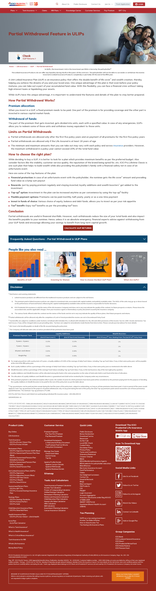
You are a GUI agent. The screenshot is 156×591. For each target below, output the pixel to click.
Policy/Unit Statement (54, 447)
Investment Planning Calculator (56, 508)
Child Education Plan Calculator (56, 499)
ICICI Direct (120, 541)
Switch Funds (50, 456)
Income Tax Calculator (52, 488)
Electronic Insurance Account (91, 468)
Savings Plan (72, 408)
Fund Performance (87, 470)
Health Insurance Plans (17, 514)
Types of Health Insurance (69, 411)
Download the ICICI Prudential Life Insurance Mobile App (129, 428)
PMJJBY (83, 491)
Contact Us (84, 477)
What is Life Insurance (100, 408)
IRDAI (82, 459)
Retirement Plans (15, 449)
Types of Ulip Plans (27, 411)
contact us (95, 4)
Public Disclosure (80, 4)
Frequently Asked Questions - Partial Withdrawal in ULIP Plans (48, 238)
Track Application (123, 4)
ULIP (32, 66)
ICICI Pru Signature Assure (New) (22, 475)
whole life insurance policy (53, 408)
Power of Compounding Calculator (57, 490)
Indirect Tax (114, 406)
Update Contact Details (54, 464)
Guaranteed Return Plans (18, 486)
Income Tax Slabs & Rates (90, 520)
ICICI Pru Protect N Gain (19, 444)
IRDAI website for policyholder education (95, 463)
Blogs (82, 482)
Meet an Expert (86, 484)
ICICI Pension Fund (122, 548)
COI (81, 488)
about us (65, 4)
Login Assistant (86, 493)
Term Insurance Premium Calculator (57, 485)
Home (11, 66)
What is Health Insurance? (19, 531)
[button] (57, 4)
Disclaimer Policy (86, 448)
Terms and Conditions (88, 452)
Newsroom (84, 439)
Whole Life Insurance (17, 544)
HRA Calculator (50, 504)
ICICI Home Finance (123, 546)
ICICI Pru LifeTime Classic (19, 478)
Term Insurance (14, 440)
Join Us (107, 4)
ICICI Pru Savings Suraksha (20, 499)
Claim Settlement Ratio (120, 404)
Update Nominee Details (54, 469)
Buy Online (13, 432)
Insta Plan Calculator (18, 523)
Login (140, 4)
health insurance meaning (54, 404)
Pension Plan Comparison (49, 413)
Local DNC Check (86, 443)
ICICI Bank (119, 537)
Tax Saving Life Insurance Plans (92, 525)
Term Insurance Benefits (27, 413)
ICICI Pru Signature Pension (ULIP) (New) (25, 451)
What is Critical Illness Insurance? (21, 535)
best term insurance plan (121, 408)
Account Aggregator (88, 495)
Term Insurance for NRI (17, 540)
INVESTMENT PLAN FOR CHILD (91, 413)
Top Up (48, 458)
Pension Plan (84, 408)
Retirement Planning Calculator (56, 495)
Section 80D (107, 411)
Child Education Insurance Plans (21, 508)
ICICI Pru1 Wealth (16, 480)
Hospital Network (86, 479)
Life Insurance (22, 66)
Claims (82, 473)
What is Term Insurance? (18, 527)
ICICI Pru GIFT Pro (16, 489)
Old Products (85, 486)
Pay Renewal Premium (53, 436)
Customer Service (53, 425)
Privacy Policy (85, 450)
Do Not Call (84, 441)
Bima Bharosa (85, 466)
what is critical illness (130, 406)
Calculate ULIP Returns (78, 228)
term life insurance (34, 404)
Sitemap (49, 473)
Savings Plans (14, 497)
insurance (118, 145)
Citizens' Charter (86, 457)
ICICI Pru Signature (17, 473)
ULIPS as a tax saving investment (92, 518)
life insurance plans (32, 408)
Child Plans (118, 411)
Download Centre (86, 436)
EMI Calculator (49, 506)
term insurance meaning (99, 404)
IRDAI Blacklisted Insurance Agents (93, 461)
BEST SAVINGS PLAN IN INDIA (97, 406)
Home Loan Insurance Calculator (56, 497)
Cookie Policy (85, 445)
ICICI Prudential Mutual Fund (126, 544)
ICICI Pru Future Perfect (18, 502)
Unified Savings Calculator (54, 492)
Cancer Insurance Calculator (55, 510)
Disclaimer (16, 287)
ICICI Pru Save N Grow (18, 482)
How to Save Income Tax (89, 523)
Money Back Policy (16, 548)
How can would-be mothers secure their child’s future (61, 406)
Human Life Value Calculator (54, 501)
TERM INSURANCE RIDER (70, 413)
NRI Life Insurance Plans (91, 411)
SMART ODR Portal (87, 502)
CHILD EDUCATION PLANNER (114, 413)
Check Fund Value (52, 453)
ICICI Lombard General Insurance (128, 539)
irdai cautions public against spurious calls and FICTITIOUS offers (127, 576)
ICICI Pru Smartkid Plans (19, 510)
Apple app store (139, 435)
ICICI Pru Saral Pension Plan (20, 467)
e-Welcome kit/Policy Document (57, 443)
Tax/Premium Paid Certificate (56, 445)
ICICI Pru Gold (15, 504)
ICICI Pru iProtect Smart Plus (20, 442)
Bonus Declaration (87, 434)
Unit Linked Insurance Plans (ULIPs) (22, 471)
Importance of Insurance (77, 404)
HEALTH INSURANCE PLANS (46, 411)
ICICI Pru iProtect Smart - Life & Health (24, 517)
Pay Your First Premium (54, 434)
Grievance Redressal (88, 454)
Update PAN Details (53, 467)
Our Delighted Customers (89, 475)
